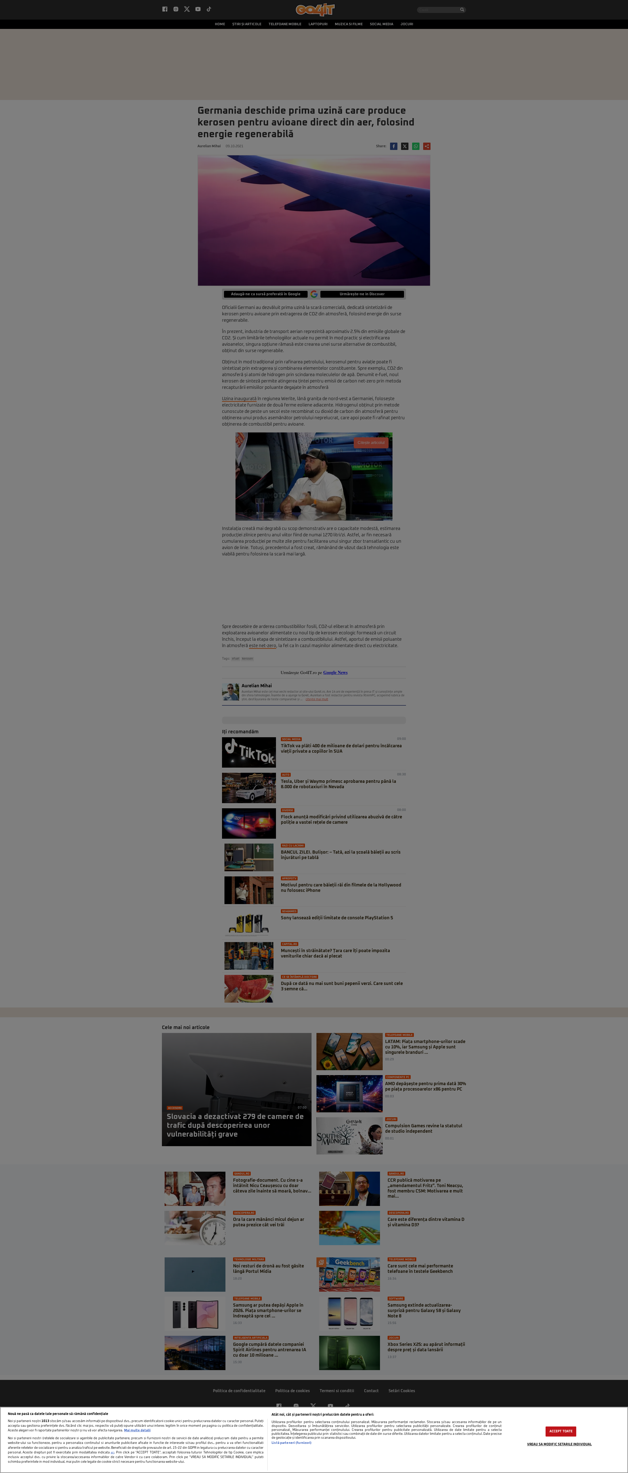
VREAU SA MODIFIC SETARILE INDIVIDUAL (559, 1444)
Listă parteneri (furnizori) (292, 1443)
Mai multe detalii (137, 1430)
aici (112, 1452)
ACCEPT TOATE (561, 1431)
